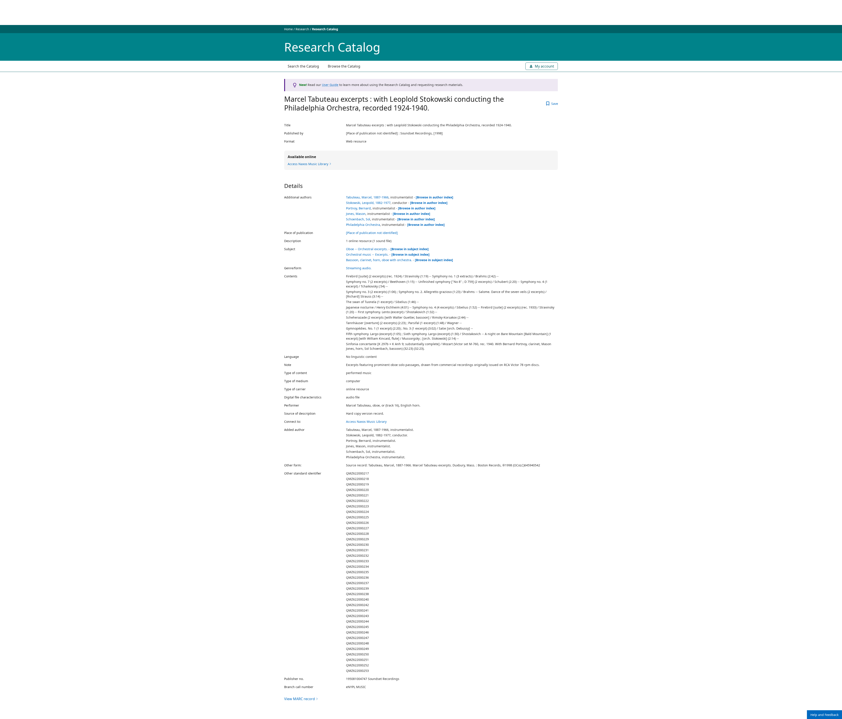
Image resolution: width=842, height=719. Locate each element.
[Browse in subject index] (410, 249)
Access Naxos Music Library (366, 421)
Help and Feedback (824, 715)
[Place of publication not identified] (372, 233)
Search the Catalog (303, 66)
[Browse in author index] (434, 197)
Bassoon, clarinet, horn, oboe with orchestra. (379, 260)
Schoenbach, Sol (358, 219)
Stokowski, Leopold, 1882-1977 (368, 203)
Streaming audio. (358, 268)
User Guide (330, 85)
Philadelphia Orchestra (363, 225)
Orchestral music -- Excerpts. (367, 254)
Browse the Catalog (344, 66)
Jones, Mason (356, 214)
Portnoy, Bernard (358, 208)
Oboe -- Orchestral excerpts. (367, 249)
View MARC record (299, 698)
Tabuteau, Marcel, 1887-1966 (367, 197)
